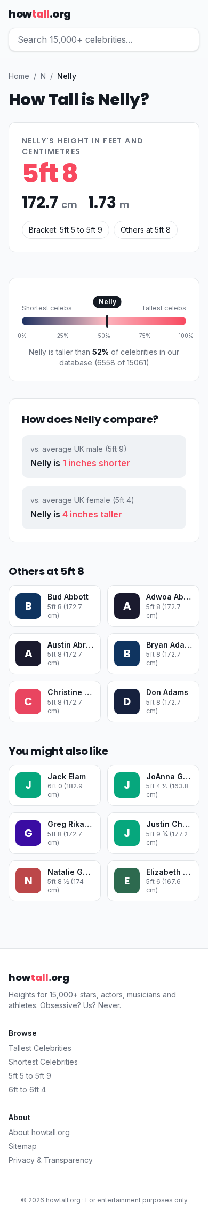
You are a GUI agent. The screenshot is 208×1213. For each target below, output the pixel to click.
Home (19, 76)
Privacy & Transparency (51, 1159)
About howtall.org (39, 1132)
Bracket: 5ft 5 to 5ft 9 (65, 229)
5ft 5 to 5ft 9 (30, 1075)
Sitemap (23, 1146)
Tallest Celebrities (40, 1047)
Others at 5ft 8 (146, 229)
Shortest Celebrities (43, 1061)
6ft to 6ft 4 (27, 1089)
